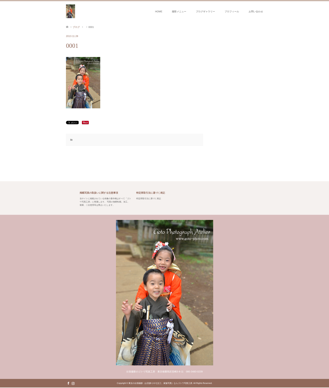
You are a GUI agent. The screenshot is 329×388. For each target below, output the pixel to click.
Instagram (73, 383)
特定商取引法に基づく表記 (148, 198)
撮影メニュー (179, 11)
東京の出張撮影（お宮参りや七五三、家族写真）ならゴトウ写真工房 (160, 383)
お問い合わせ (256, 11)
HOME (158, 11)
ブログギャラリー (205, 11)
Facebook (68, 383)
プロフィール (232, 11)
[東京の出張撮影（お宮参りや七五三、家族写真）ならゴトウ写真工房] (70, 11)
